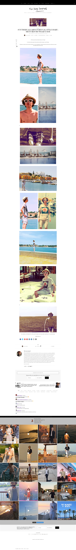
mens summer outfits (55, 390)
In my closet (38, 28)
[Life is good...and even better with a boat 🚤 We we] (47, 510)
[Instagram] (37, 534)
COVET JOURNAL (36, 3)
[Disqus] (38, 404)
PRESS (19, 548)
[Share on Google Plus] (25, 340)
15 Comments (36, 35)
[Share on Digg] (31, 340)
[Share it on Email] (33, 340)
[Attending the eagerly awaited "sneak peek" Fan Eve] (28, 491)
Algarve (42, 35)
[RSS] (43, 534)
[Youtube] (35, 534)
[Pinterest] (16, 44)
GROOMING (25, 3)
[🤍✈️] (9, 510)
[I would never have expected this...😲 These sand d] (28, 453)
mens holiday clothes (43, 390)
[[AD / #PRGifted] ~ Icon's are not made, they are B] (9, 491)
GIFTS (39, 3)
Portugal (44, 35)
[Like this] (16, 46)
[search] (54, 3)
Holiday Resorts (29, 390)
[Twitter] (16, 42)
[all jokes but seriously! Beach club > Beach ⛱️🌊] (9, 453)
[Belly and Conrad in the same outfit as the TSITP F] (47, 491)
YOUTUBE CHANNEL (47, 3)
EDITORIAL (42, 3)
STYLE (21, 3)
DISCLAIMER (17, 548)
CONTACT (22, 548)
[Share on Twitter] (22, 340)
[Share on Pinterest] (27, 340)
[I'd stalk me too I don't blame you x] (47, 453)
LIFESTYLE (28, 3)
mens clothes (33, 390)
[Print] (36, 340)
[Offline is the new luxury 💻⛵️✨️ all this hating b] (9, 472)
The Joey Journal (28, 35)
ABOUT (25, 548)
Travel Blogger (48, 391)
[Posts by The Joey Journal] (24, 35)
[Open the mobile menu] (74, 3)
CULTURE (32, 3)
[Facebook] (16, 41)
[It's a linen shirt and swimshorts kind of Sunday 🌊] (28, 472)
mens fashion (38, 390)
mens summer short (22, 391)
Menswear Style (31, 391)
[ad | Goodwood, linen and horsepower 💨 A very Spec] (47, 472)
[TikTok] (47, 534)
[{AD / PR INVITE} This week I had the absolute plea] (9, 434)
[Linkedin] (45, 534)
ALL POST (27, 548)
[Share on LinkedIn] (29, 340)
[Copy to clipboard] (16, 45)
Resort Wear (38, 391)
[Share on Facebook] (20, 340)
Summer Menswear (43, 391)
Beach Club (25, 390)
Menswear (27, 391)
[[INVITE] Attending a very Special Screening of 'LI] (47, 434)
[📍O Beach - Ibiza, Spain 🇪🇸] (28, 510)
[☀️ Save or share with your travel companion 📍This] (28, 434)
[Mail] (33, 534)
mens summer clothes (49, 390)
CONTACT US (52, 3)
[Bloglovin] (41, 534)
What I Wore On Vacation (53, 391)
